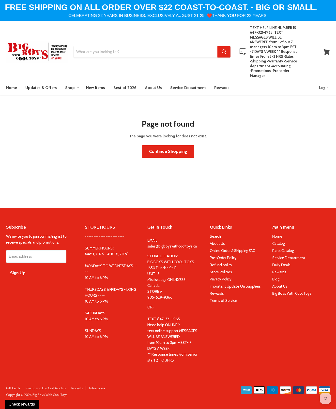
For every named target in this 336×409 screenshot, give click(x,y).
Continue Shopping (168, 151)
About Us (153, 87)
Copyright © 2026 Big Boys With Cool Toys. (37, 395)
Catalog (278, 243)
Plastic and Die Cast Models (46, 388)
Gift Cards (13, 388)
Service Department (188, 87)
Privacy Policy (220, 279)
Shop (70, 87)
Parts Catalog (283, 250)
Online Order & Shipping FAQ (233, 250)
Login (324, 88)
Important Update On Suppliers (235, 286)
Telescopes (96, 388)
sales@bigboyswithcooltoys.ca (172, 246)
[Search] (223, 52)
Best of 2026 (125, 87)
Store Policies (221, 272)
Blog (275, 279)
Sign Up (18, 273)
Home (11, 87)
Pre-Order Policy (223, 258)
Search (215, 236)
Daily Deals (281, 265)
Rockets (77, 388)
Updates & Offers (41, 87)
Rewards (221, 87)
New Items (95, 87)
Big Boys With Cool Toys (291, 293)
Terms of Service (223, 300)
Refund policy (221, 265)
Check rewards (22, 404)
